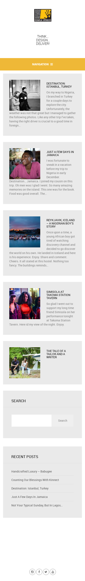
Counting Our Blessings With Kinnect (35, 480)
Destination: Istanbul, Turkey (29, 488)
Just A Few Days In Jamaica (29, 497)
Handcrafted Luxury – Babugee (31, 471)
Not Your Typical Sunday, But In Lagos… (37, 505)
